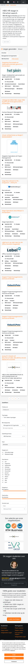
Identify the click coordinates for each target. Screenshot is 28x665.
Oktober (7, 467)
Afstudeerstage (9, 452)
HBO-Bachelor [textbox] (7, 436)
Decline (14, 658)
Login (23, 2)
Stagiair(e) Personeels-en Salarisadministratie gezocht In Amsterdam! (12, 64)
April (6, 478)
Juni (6, 482)
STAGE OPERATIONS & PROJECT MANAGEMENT (12, 136)
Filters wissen (15, 58)
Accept (14, 654)
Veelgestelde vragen (6, 632)
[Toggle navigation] (4, 2)
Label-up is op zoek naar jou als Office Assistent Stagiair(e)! (12, 243)
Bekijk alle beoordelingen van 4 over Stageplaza (14, 584)
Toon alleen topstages (10, 417)
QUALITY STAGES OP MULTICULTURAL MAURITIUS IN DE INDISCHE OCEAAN (14, 357)
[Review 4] (18, 579)
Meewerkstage (9, 454)
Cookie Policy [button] (7, 649)
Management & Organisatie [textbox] (11, 425)
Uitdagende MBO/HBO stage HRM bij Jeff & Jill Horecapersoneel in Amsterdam (13, 101)
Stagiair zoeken (19, 630)
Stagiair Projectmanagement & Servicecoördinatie (12, 278)
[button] (14, 2)
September (8, 465)
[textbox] (13, 509)
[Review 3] (15, 579)
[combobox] (14, 425)
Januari (7, 473)
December (8, 471)
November (8, 469)
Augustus (7, 463)
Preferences (14, 661)
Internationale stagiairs (19, 633)
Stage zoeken (4, 630)
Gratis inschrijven (14, 619)
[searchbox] (14, 428)
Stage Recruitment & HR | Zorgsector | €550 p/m (10, 182)
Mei (6, 480)
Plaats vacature (19, 628)
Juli (5, 461)
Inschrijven (4, 628)
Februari (7, 475)
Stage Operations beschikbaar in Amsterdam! (13, 211)
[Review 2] (13, 579)
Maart (6, 476)
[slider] (2, 490)
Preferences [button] (12, 650)
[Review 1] (10, 579)
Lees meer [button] (6, 42)
